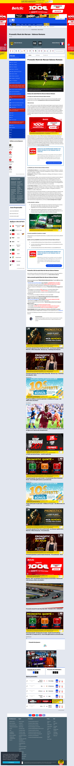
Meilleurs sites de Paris (17, 222)
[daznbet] (17, 265)
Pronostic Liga (13, 187)
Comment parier (22, 741)
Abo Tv (29, 24)
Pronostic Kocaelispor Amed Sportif (35, 733)
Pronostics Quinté (14, 201)
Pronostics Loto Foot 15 (13, 194)
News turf (55, 735)
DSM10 (10, 154)
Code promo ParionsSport (21, 752)
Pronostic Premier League (20, 186)
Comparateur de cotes (22, 744)
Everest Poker (48, 736)
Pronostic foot (21, 728)
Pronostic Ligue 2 (20, 183)
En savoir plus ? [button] (15, 759)
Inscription (58, 18)
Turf (22, 24)
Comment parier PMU (56, 733)
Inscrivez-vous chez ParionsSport (34, 283)
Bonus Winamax (19, 197)
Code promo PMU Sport (22, 749)
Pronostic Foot (15, 179)
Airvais (10, 169)
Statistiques (38, 55)
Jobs (10, 730)
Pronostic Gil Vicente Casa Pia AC (34, 732)
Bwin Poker (49, 739)
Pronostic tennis (22, 730)
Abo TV (18, 200)
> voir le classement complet (20, 268)
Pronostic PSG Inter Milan (19, 182)
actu (34, 24)
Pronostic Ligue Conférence (13, 192)
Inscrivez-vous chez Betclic (33, 299)
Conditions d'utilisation (11, 732)
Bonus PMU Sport (20, 195)
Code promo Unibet (22, 754)
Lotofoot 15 (21, 725)
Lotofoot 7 (21, 723)
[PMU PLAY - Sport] (17, 230)
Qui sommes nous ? (13, 725)
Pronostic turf (55, 724)
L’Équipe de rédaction (13, 726)
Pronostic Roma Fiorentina (33, 725)
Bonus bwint (13, 197)
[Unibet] (17, 238)
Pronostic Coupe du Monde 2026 (13, 182)
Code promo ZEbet (22, 756)
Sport (14, 24)
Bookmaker (21, 726)
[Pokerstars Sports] (17, 246)
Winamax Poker (49, 733)
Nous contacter (12, 723)
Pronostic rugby (22, 732)
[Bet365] (17, 250)
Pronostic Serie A (13, 185)
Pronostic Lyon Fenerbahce (33, 735)
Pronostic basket (22, 733)
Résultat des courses (56, 730)
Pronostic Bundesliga (19, 188)
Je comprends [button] (11, 762)
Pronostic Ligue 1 (13, 183)
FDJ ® (26, 24)
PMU (54, 721)
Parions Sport (21, 721)
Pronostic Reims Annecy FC (33, 721)
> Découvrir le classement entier (20, 174)
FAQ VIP (10, 740)
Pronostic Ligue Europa (19, 190)
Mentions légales (12, 735)
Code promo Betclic (22, 746)
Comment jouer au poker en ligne (20, 199)
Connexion (63, 18)
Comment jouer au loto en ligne (14, 199)
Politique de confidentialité (12, 737)
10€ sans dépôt (40, 24)
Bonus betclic (13, 195)
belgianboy (11, 161)
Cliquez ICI (61, 310)
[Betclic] (17, 234)
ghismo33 (11, 147)
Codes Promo (13, 200)
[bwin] (17, 241)
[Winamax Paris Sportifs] (17, 226)
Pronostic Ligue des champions (13, 190)
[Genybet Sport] (17, 257)
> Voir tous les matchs (61, 710)
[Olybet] (17, 253)
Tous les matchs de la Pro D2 (59, 51)
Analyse (29, 55)
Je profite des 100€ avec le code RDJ (53, 162)
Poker (18, 24)
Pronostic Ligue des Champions (22, 739)
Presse (10, 728)
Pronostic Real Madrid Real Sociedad (35, 737)
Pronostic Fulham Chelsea (33, 723)
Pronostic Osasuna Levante (33, 730)
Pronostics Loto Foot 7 (19, 192)
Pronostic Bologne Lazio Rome (34, 726)
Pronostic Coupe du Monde (22, 736)
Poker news (49, 724)
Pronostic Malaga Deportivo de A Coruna (36, 728)
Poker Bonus (49, 726)
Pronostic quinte (55, 727)
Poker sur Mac (49, 728)
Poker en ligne (49, 722)
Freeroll (48, 731)
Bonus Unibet (19, 193)
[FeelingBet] (17, 261)
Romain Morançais (38, 316)
